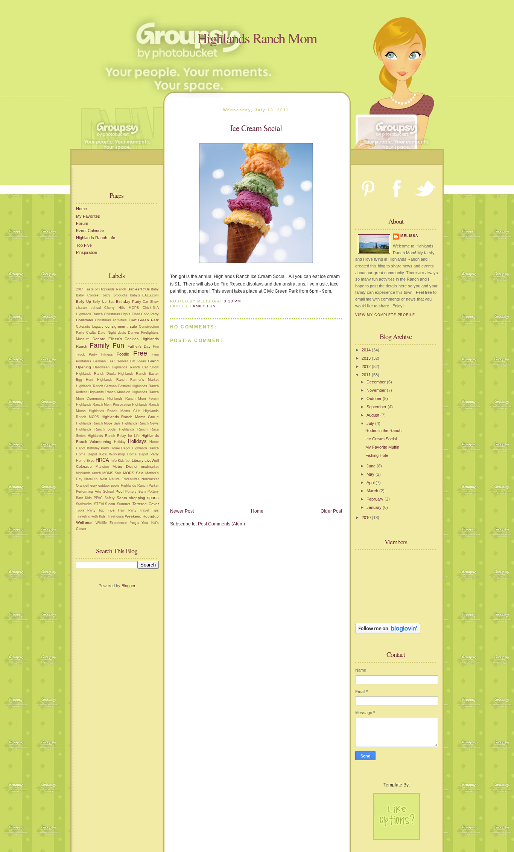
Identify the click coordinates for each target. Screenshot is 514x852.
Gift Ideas (138, 361)
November (376, 390)
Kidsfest (124, 461)
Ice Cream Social (381, 439)
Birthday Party (128, 301)
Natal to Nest (95, 479)
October (374, 398)
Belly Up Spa (103, 302)
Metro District (125, 466)
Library (137, 460)
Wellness (84, 522)
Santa (122, 498)
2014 (367, 350)
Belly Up (83, 301)
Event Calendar (90, 230)
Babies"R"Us (139, 289)
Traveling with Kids (91, 516)
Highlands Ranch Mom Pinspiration (103, 404)
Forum (82, 223)
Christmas (84, 320)
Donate (99, 339)
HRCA (102, 460)
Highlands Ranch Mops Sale (98, 423)
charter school (88, 308)
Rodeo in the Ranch (383, 430)
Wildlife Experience (111, 523)
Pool (119, 491)
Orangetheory (86, 485)
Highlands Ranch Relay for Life (114, 436)
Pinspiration (86, 252)
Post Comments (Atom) (221, 524)
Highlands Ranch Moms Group (130, 417)
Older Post (331, 511)
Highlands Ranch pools (96, 429)
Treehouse (115, 516)
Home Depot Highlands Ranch (135, 448)
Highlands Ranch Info (95, 237)
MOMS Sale (112, 473)
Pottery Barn (135, 491)
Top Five (84, 245)
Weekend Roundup (142, 516)
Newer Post (182, 511)
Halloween (101, 367)
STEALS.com (104, 504)
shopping (137, 498)
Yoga (134, 523)
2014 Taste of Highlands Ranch (101, 289)
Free (140, 353)
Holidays (137, 441)
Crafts (91, 332)
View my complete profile (385, 315)
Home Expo (85, 461)
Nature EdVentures (124, 479)
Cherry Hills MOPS (121, 308)
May (371, 474)
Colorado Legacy (89, 326)
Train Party (127, 510)
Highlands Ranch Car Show (135, 367)
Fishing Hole (376, 455)
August (373, 415)
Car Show (151, 302)
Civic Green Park (144, 320)
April (371, 482)
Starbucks (84, 504)
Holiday (120, 442)
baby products (115, 295)
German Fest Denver (110, 361)
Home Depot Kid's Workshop (100, 454)
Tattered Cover (145, 504)
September (377, 407)
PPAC (98, 498)
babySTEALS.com (144, 295)
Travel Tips (149, 510)
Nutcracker (150, 479)
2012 (367, 366)
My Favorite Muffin (382, 447)
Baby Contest (88, 295)
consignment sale (121, 326)
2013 (367, 358)
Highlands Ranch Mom (257, 37)
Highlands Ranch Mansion (109, 392)
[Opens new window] (256, 261)
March (372, 491)
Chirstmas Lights (117, 314)
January (374, 507)
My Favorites (88, 216)
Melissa (409, 236)
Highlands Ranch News (140, 423)
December (376, 382)
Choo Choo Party (145, 314)
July (370, 423)
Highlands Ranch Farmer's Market (128, 380)
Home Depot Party (143, 454)
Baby (155, 289)
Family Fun (107, 345)
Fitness (107, 354)
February (375, 499)
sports (153, 497)
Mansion (102, 467)
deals (122, 332)
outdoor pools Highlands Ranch (123, 485)
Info (114, 461)
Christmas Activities (111, 320)
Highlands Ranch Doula (96, 374)
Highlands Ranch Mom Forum (133, 398)
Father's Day (139, 346)
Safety (110, 498)
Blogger (128, 585)
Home (81, 208)
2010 (367, 517)
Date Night (107, 332)
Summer (123, 504)
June (371, 466)
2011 (367, 375)
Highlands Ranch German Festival (103, 386)
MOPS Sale (133, 473)
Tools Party (86, 510)
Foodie (123, 354)
